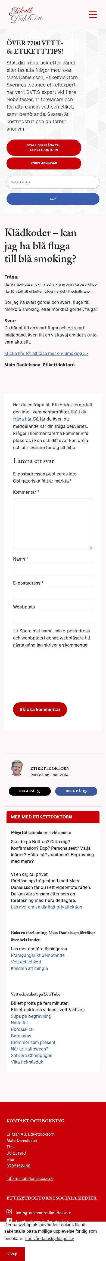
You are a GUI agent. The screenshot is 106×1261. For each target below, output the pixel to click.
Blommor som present (33, 1042)
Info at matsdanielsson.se (30, 1178)
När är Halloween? (29, 1049)
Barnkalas (21, 1036)
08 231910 (16, 1153)
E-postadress (28, 583)
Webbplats (24, 607)
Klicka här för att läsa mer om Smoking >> (46, 353)
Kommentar (26, 492)
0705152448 (18, 1166)
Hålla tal (19, 1022)
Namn (20, 559)
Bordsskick (22, 1029)
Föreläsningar (44, 163)
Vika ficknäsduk (27, 1062)
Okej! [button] (12, 1254)
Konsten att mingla (29, 968)
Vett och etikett (26, 962)
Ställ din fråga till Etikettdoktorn (44, 148)
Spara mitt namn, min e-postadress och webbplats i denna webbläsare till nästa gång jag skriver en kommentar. (51, 638)
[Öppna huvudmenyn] (93, 14)
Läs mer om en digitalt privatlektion (46, 907)
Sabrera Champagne (31, 1055)
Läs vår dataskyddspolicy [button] (49, 1238)
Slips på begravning (31, 1016)
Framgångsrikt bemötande (38, 955)
